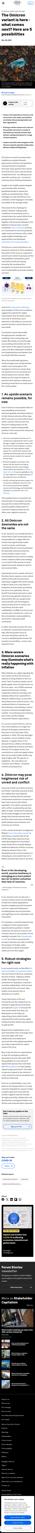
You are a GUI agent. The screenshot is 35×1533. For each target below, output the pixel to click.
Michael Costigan (8, 93)
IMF (4, 475)
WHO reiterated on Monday (18, 307)
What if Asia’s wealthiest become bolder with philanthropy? (19, 1354)
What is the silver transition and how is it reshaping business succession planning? (21, 1375)
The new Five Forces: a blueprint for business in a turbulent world (19, 1385)
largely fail (16, 1008)
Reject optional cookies (18, 1517)
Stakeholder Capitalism (13, 11)
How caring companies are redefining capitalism (20, 1344)
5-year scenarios (17, 228)
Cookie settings (17, 1528)
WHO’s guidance (11, 1066)
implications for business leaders (15, 242)
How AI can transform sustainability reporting (19, 1364)
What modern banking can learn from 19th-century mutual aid (17, 1331)
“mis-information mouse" (19, 833)
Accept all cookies (17, 1522)
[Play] (5, 103)
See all (30, 1305)
